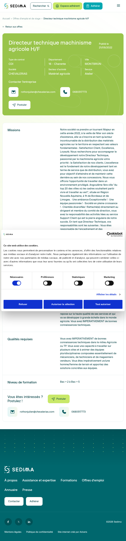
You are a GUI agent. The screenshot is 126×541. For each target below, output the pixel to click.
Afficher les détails (106, 294)
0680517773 (80, 91)
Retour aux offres (13, 26)
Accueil (6, 18)
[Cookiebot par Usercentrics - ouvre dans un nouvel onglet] (109, 234)
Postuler (22, 104)
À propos (10, 480)
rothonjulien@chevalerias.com (38, 91)
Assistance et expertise (39, 480)
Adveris (83, 532)
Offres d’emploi (93, 480)
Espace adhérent (70, 5)
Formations (69, 480)
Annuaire (11, 490)
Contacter (14, 501)
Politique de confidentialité (39, 532)
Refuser (23, 304)
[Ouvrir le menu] (118, 5)
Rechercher (39, 5)
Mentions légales (12, 532)
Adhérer (95, 5)
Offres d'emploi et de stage (26, 18)
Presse (27, 490)
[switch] (47, 283)
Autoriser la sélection (63, 304)
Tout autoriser (103, 304)
